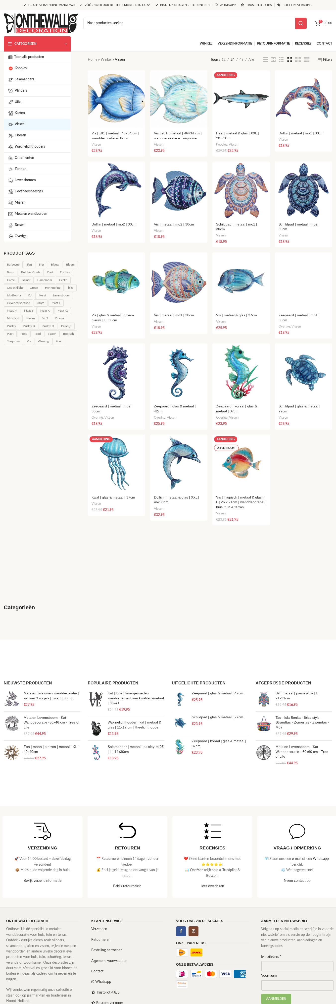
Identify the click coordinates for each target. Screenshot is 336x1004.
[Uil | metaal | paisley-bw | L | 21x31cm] (264, 699)
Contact (97, 971)
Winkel (106, 59)
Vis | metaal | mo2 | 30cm (174, 224)
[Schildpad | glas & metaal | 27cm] (303, 372)
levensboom (61, 295)
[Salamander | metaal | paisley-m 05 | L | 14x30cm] (96, 752)
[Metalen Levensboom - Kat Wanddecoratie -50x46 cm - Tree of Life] (12, 726)
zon (58, 341)
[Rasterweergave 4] (289, 59)
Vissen (96, 144)
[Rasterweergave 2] (273, 59)
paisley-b (29, 326)
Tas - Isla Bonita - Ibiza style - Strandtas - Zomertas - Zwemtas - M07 (302, 722)
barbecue (13, 264)
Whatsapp (321, 859)
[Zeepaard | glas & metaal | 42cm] (179, 372)
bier (41, 264)
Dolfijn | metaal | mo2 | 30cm (114, 224)
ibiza (70, 287)
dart (50, 272)
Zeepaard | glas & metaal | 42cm (217, 693)
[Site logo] (41, 23)
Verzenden (99, 929)
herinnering (52, 287)
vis (29, 341)
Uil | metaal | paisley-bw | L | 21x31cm (298, 695)
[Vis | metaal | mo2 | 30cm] (179, 190)
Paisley (11, 326)
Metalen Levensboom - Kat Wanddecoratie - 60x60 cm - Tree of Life (302, 751)
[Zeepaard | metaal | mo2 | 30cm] (116, 372)
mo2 (45, 318)
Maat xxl (13, 318)
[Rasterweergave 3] (281, 59)
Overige (284, 326)
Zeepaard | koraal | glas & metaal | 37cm (219, 743)
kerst (42, 295)
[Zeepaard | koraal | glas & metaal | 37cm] (241, 372)
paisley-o (48, 326)
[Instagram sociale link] (193, 931)
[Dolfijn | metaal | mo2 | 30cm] (116, 190)
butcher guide (30, 272)
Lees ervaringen (212, 886)
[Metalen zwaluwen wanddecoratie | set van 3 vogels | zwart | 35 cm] (12, 699)
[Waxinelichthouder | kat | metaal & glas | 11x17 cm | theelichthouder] (96, 728)
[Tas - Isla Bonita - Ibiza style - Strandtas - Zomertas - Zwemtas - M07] (264, 726)
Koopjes (221, 144)
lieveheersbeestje (18, 302)
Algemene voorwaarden (109, 961)
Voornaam (269, 975)
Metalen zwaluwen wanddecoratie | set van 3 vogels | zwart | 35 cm (51, 695)
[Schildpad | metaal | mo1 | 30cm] (241, 190)
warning (43, 341)
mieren (30, 318)
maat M (12, 310)
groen (34, 287)
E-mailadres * (271, 956)
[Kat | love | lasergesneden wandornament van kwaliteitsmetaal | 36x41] (96, 701)
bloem (70, 264)
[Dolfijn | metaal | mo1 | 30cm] (303, 99)
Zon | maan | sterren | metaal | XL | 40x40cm (51, 749)
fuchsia (65, 272)
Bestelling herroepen (106, 950)
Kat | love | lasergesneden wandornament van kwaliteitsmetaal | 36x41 (136, 698)
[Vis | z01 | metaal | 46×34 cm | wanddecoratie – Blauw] (116, 99)
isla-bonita (14, 295)
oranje (59, 318)
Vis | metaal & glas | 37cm (236, 315)
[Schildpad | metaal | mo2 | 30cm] (303, 190)
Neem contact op (297, 881)
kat (30, 295)
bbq (29, 264)
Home (92, 59)
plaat (10, 333)
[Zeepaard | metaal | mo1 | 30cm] (303, 281)
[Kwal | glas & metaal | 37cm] (116, 463)
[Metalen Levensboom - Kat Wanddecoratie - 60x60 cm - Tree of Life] (264, 755)
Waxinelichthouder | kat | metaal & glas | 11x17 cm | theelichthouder (134, 724)
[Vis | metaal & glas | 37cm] (241, 281)
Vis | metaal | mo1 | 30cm (174, 315)
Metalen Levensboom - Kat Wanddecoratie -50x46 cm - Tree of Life (51, 722)
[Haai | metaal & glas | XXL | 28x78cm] (241, 99)
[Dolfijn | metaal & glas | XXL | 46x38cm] (179, 463)
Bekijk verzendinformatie (42, 881)
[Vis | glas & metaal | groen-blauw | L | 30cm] (116, 281)
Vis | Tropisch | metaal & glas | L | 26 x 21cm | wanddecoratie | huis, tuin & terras (240, 502)
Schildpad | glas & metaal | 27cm (217, 717)
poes (23, 333)
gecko (63, 280)
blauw (55, 264)
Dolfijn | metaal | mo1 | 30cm (301, 133)
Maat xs (62, 310)
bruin (10, 272)
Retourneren (100, 940)
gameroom (44, 280)
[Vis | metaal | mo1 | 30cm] (179, 281)
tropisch (68, 333)
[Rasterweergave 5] (298, 59)
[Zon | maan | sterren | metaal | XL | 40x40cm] (12, 752)
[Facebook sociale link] (181, 931)
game (11, 280)
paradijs (66, 326)
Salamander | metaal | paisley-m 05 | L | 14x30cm (136, 749)
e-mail (296, 859)
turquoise (13, 341)
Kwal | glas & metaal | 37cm (113, 497)
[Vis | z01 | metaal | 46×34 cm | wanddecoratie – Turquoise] (179, 99)
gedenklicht (15, 287)
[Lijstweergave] (265, 59)
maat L (55, 302)
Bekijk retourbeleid (127, 886)
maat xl (45, 310)
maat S (28, 310)
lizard (41, 302)
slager (52, 333)
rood (37, 333)
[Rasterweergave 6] (307, 59)
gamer (26, 280)
